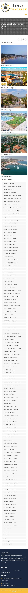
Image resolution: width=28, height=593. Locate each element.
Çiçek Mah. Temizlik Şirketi (10, 311)
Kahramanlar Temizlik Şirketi (11, 431)
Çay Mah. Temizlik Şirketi (10, 302)
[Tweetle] (21, 39)
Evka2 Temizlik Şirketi (9, 369)
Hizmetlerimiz (24, 28)
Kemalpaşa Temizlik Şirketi (11, 434)
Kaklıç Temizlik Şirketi (9, 449)
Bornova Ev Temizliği (9, 256)
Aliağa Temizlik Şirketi (7, 65)
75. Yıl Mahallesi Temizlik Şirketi (12, 385)
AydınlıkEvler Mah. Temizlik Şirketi (12, 204)
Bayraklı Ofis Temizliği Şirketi (11, 247)
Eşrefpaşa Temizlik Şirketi (10, 366)
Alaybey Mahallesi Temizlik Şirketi (12, 186)
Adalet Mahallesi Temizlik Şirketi (12, 382)
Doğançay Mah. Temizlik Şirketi (12, 342)
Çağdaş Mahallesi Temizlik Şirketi (12, 290)
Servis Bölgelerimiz (6, 572)
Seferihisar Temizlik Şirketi (8, 88)
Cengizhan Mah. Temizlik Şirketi (12, 305)
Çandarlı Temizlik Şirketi (10, 299)
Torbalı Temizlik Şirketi (7, 132)
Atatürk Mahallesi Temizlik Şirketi (12, 201)
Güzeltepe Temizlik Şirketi (10, 406)
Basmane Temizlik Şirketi (10, 229)
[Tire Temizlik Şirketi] (14, 143)
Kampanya (6, 535)
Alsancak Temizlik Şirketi (10, 192)
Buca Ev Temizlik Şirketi (10, 275)
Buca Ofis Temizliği (8, 281)
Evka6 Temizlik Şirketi (9, 388)
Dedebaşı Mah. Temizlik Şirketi (13, 25)
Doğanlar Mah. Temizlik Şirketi (11, 345)
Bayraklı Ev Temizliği (9, 235)
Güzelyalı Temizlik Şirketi (10, 400)
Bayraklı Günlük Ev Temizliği (11, 241)
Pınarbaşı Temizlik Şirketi (10, 501)
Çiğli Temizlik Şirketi (9, 324)
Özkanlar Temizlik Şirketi (10, 495)
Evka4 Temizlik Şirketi (9, 376)
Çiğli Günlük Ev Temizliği (10, 317)
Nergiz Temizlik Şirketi (9, 476)
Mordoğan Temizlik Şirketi (10, 470)
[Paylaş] (19, 39)
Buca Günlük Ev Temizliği (10, 278)
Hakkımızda (7, 531)
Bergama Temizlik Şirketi (10, 250)
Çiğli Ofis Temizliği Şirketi (10, 321)
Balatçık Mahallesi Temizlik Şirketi (12, 214)
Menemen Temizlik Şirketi (10, 467)
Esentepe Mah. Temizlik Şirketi (12, 363)
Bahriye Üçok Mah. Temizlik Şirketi (12, 210)
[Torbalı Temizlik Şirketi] (14, 121)
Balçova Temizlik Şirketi (10, 226)
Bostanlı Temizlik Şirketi (10, 269)
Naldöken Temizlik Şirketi (10, 480)
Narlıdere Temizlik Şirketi (10, 473)
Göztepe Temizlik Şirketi (10, 394)
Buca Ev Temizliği (8, 272)
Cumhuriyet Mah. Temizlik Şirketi (12, 330)
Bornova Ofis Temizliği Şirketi (11, 266)
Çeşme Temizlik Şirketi (9, 308)
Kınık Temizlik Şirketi (9, 437)
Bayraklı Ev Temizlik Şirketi (10, 238)
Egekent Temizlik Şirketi (10, 351)
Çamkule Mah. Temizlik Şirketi (11, 296)
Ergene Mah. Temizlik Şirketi (11, 360)
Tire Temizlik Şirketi (6, 154)
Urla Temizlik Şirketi (6, 176)
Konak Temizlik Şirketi (9, 424)
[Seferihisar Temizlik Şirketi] (14, 77)
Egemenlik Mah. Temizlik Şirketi (12, 354)
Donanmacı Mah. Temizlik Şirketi (12, 348)
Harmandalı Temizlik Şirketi (11, 415)
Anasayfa (18, 28)
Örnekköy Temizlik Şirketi (10, 492)
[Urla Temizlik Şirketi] (14, 165)
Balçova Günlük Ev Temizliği (11, 220)
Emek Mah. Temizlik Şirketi (11, 357)
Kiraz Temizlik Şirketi (9, 440)
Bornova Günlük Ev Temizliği (11, 262)
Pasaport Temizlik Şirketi (10, 498)
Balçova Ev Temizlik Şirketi (10, 217)
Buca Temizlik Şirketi (9, 287)
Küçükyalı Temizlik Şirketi (10, 443)
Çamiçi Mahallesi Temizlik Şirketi (12, 293)
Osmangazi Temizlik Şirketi (11, 483)
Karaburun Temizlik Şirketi (10, 418)
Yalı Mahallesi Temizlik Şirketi (11, 525)
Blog (5, 538)
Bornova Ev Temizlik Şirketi (11, 259)
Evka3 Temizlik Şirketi (9, 373)
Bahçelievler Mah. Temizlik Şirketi (12, 207)
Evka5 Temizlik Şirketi (9, 379)
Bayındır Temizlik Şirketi (10, 232)
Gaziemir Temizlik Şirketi (10, 391)
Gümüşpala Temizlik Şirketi (11, 409)
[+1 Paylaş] (23, 39)
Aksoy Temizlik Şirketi (9, 183)
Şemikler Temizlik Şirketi (10, 510)
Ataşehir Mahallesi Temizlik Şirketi (12, 198)
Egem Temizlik (12, 560)
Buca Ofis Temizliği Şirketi (10, 284)
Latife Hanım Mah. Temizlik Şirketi (12, 452)
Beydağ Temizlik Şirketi (10, 253)
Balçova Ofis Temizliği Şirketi (11, 223)
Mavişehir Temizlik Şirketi (10, 458)
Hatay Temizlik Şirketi (9, 412)
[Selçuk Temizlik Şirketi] (14, 99)
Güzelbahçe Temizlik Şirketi (11, 397)
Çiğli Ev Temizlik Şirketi (9, 314)
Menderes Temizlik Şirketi (10, 464)
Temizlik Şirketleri (8, 541)
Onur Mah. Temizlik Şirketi (10, 486)
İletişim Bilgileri (8, 544)
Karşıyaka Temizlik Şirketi (10, 421)
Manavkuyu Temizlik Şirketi (11, 455)
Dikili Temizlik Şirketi (9, 339)
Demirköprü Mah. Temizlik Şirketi (12, 336)
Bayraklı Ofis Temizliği (9, 244)
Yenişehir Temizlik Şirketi (10, 522)
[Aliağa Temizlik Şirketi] (14, 55)
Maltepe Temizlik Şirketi (10, 461)
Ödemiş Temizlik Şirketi (10, 489)
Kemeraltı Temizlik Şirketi (10, 446)
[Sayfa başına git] (25, 591)
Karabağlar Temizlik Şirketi (10, 428)
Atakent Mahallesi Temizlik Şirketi (12, 195)
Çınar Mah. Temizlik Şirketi (10, 327)
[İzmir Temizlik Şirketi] (14, 7)
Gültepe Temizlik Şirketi (10, 403)
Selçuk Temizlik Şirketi (7, 110)
